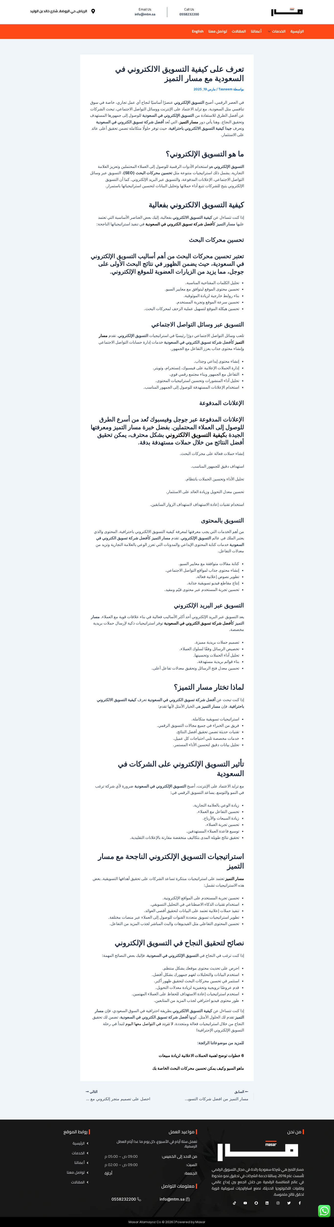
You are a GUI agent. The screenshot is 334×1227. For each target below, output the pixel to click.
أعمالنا (256, 31)
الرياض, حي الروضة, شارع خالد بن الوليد (58, 11)
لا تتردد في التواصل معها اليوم (149, 1023)
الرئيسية (297, 31)
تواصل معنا (217, 31)
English (197, 31)
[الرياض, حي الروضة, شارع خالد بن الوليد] (93, 11)
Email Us (145, 9)
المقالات (239, 31)
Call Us (189, 9)
